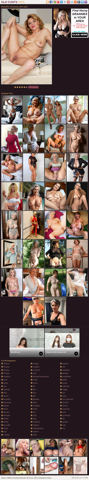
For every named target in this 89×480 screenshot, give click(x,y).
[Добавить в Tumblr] (78, 2)
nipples (65, 364)
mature (35, 432)
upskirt (65, 422)
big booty (7, 402)
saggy (64, 389)
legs (34, 419)
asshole (6, 389)
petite (64, 380)
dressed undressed (40, 377)
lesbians (36, 422)
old (63, 367)
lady (34, 415)
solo (64, 412)
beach (6, 396)
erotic (34, 380)
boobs (6, 419)
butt (4, 432)
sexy (64, 396)
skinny (65, 406)
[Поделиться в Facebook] (51, 2)
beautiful (7, 399)
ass (4, 386)
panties (65, 373)
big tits (6, 406)
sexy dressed (67, 399)
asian (5, 383)
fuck (34, 393)
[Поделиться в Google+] (58, 2)
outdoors (66, 370)
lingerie (35, 425)
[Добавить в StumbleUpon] (75, 2)
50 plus (6, 367)
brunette (6, 425)
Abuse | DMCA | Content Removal (13, 478)
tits (63, 419)
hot (33, 412)
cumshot (36, 370)
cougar (35, 364)
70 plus (6, 373)
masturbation (38, 428)
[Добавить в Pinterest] (68, 2)
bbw (5, 393)
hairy (34, 402)
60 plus (6, 370)
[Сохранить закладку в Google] (54, 2)
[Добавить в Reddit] (71, 2)
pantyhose (66, 377)
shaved (65, 402)
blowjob (6, 415)
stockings (66, 415)
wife (64, 425)
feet (34, 389)
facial (34, 383)
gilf (33, 396)
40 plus (6, 364)
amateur (6, 377)
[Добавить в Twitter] (82, 2)
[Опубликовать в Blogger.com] (47, 2)
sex (63, 393)
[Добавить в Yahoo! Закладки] (85, 2)
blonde (6, 412)
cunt (34, 373)
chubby (6, 435)
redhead (65, 386)
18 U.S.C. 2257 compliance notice (38, 478)
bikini (5, 409)
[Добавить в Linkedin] (61, 2)
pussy (64, 383)
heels (34, 409)
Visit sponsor (33, 87)
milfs (34, 435)
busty (5, 428)
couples (35, 367)
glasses (35, 399)
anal (5, 380)
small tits (66, 409)
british (5, 422)
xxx (63, 428)
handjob (36, 406)
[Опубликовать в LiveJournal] (65, 2)
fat (33, 386)
